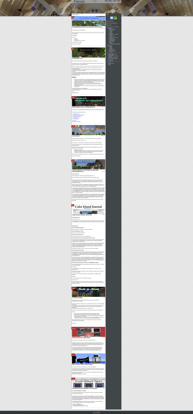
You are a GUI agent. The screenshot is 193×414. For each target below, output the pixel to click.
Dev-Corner (112, 50)
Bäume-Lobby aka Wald (113, 54)
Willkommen (111, 28)
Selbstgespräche (111, 63)
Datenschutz (94, 412)
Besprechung (111, 60)
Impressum (98, 412)
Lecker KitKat (111, 55)
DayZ (111, 36)
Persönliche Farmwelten (77, 115)
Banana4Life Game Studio (113, 58)
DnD (110, 42)
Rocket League (112, 35)
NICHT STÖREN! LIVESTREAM (115, 43)
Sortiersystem (75, 117)
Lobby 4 (111, 32)
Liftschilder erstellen (76, 116)
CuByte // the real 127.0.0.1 (113, 57)
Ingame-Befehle (76, 113)
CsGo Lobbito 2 (112, 41)
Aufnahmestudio (112, 49)
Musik (110, 64)
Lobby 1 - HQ (112, 30)
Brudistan (110, 56)
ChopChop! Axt (76, 118)
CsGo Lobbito (112, 40)
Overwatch (111, 38)
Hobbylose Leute (112, 39)
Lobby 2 (111, 47)
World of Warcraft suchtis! (114, 37)
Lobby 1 (111, 51)
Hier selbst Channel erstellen (113, 34)
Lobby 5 (111, 33)
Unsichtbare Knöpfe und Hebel (78, 114)
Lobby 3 (111, 31)
